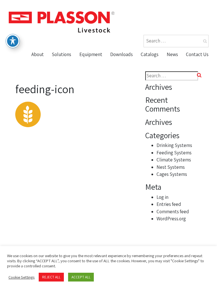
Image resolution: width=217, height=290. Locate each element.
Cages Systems (172, 174)
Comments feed (173, 211)
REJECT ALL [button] (51, 277)
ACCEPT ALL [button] (80, 277)
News (172, 54)
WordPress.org (171, 219)
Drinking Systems (174, 145)
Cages (88, 107)
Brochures (124, 64)
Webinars (122, 96)
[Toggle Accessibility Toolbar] (12, 41)
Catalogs (150, 54)
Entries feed (169, 204)
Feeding (90, 75)
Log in (162, 197)
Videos (119, 75)
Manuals (121, 85)
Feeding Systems (174, 153)
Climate (90, 85)
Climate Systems (174, 160)
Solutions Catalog (162, 75)
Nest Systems (96, 96)
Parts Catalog (157, 64)
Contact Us (197, 54)
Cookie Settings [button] (21, 277)
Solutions (61, 54)
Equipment (90, 54)
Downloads (121, 54)
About (37, 54)
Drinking (90, 64)
